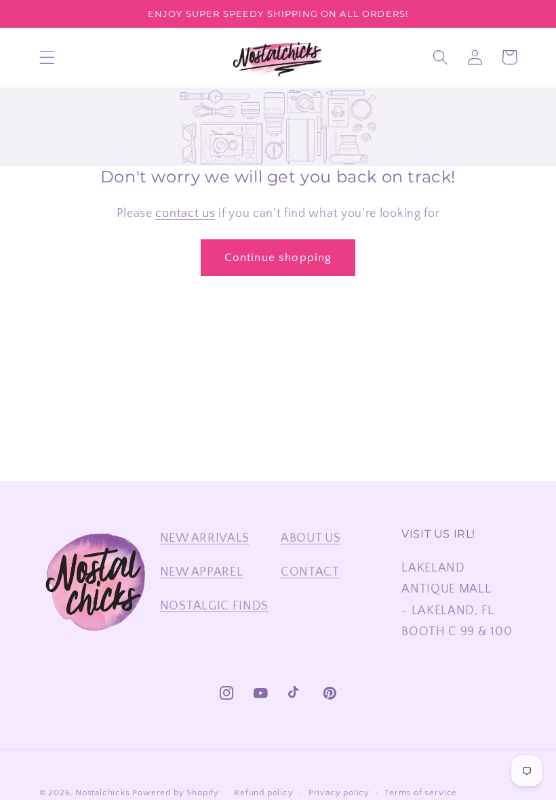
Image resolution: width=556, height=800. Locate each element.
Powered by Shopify (175, 792)
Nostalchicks (102, 792)
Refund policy (263, 792)
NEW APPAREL (201, 572)
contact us (185, 213)
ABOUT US (311, 538)
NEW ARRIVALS (205, 538)
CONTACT (310, 572)
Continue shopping (278, 257)
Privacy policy (339, 792)
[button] (47, 57)
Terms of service (420, 792)
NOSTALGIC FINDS (214, 606)
